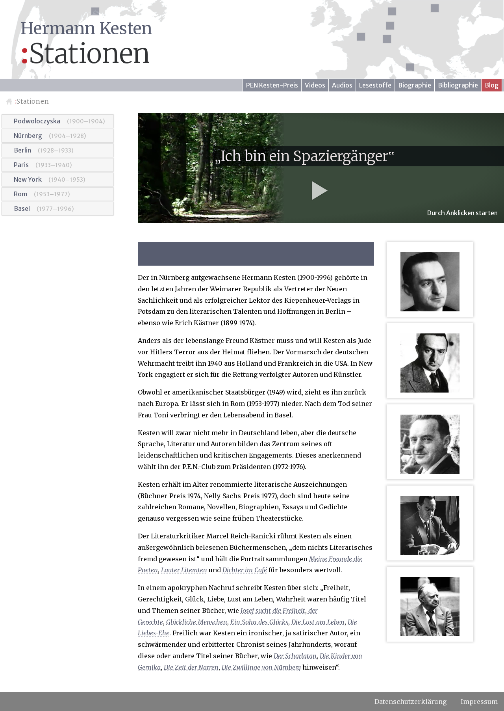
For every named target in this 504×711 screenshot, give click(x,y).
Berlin (22, 150)
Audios (342, 85)
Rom (20, 194)
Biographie (414, 85)
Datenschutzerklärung (410, 701)
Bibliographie (458, 85)
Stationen (32, 101)
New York (28, 179)
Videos (315, 85)
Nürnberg (28, 136)
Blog (491, 85)
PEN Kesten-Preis (272, 85)
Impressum (479, 701)
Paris (21, 165)
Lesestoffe (375, 85)
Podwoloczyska (37, 121)
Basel (22, 208)
